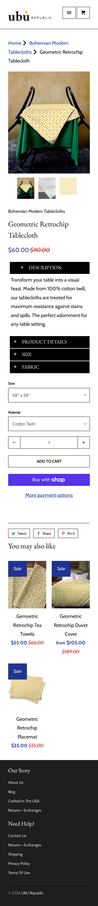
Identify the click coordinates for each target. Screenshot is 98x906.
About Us (15, 782)
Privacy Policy (19, 863)
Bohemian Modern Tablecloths (36, 211)
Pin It (71, 533)
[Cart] (83, 13)
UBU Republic (32, 892)
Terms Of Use (19, 872)
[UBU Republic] (30, 16)
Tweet (21, 533)
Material (14, 412)
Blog (11, 791)
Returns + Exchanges (24, 810)
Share (46, 533)
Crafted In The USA (23, 801)
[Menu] (69, 13)
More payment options (49, 495)
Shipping (15, 854)
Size (11, 383)
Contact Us (17, 835)
